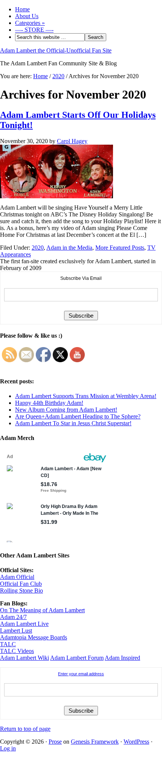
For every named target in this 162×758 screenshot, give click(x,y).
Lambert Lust (16, 630)
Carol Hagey (72, 141)
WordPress (136, 741)
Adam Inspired (122, 658)
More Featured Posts (119, 247)
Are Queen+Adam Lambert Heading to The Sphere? (78, 416)
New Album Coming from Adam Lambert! (66, 409)
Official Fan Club (21, 583)
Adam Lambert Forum (77, 658)
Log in (8, 748)
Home (22, 9)
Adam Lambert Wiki (24, 658)
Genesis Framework (95, 741)
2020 (38, 247)
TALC (8, 644)
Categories (30, 23)
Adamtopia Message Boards (33, 637)
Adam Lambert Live (24, 624)
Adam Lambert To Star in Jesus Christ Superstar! (73, 423)
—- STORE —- (34, 29)
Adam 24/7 (13, 617)
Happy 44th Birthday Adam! (49, 403)
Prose (55, 741)
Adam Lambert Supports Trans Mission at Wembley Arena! (85, 396)
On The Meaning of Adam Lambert (42, 610)
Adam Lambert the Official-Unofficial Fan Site (56, 50)
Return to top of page (25, 729)
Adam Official (17, 577)
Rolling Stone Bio (21, 590)
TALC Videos (17, 651)
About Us (26, 16)
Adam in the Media (69, 247)
